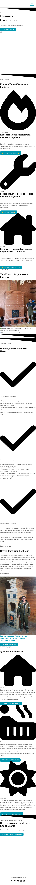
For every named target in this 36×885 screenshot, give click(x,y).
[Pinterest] (24, 881)
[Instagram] (21, 881)
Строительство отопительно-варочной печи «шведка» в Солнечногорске (14, 638)
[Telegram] (18, 881)
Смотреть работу (9, 644)
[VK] (15, 881)
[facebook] (12, 881)
